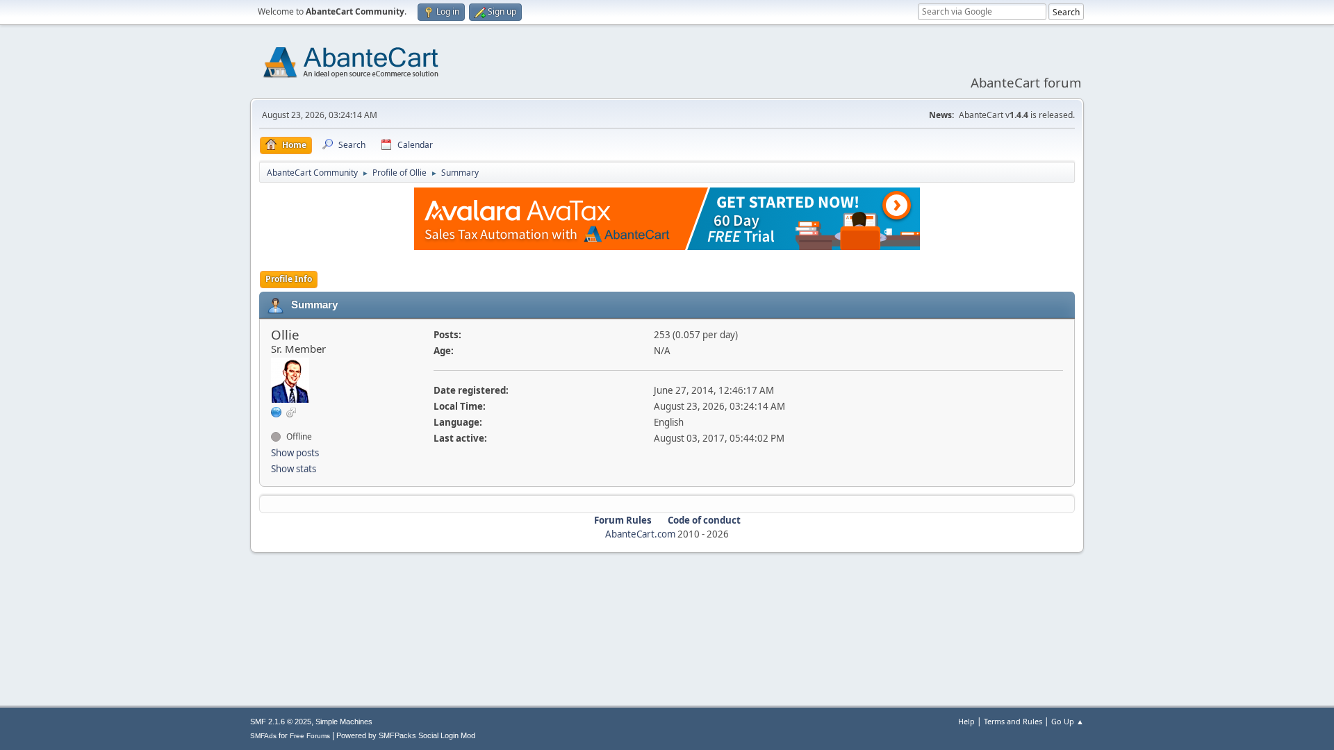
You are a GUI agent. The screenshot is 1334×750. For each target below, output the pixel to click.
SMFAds (263, 736)
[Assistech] (276, 412)
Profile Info (288, 279)
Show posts (295, 453)
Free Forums (310, 736)
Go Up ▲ (1067, 721)
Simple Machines (343, 721)
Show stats (293, 468)
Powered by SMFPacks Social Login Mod (405, 735)
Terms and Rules (1013, 721)
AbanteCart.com (640, 534)
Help (966, 721)
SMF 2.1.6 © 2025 (280, 721)
